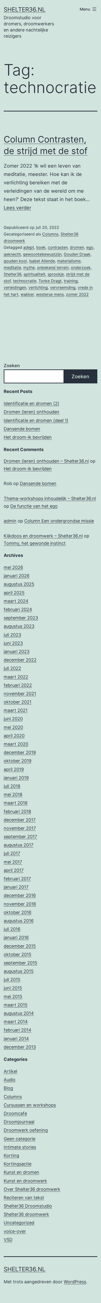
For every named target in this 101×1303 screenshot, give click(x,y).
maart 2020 (16, 744)
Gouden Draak (77, 254)
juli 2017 (12, 853)
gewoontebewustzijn (42, 254)
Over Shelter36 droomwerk (32, 1189)
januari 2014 (16, 1038)
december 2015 (20, 946)
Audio (9, 1079)
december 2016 (20, 895)
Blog (8, 1088)
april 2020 (14, 735)
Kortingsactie (17, 1163)
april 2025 (14, 592)
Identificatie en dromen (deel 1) (36, 420)
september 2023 (21, 617)
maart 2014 (16, 1021)
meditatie (12, 267)
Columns (50, 234)
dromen (77, 247)
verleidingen (15, 287)
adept (28, 247)
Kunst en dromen (21, 1172)
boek (41, 247)
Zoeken (12, 365)
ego (89, 247)
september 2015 (20, 962)
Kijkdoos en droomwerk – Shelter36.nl (43, 535)
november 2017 (20, 828)
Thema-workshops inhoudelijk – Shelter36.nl (50, 498)
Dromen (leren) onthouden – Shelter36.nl (46, 461)
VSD (8, 1239)
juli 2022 (12, 668)
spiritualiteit (34, 274)
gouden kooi (15, 260)
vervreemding (63, 287)
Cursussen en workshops (30, 1105)
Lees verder (17, 208)
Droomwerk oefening (26, 1130)
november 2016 (20, 904)
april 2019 (14, 769)
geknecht (12, 254)
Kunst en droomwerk (25, 1180)
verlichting (38, 287)
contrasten (58, 247)
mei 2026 (13, 567)
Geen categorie (19, 1138)
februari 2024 (18, 609)
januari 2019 (16, 777)
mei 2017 (13, 861)
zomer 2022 (77, 294)
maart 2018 (15, 802)
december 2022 (20, 659)
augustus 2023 (19, 626)
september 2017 (20, 836)
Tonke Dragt (50, 280)
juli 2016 (12, 929)
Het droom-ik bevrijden (28, 437)
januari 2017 (16, 887)
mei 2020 (13, 727)
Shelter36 (12, 274)
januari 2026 (16, 575)
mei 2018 (13, 794)
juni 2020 (13, 718)
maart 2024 (16, 601)
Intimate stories (20, 1147)
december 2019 (20, 752)
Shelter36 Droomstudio (28, 1206)
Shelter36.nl (25, 9)
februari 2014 (17, 1030)
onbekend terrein (53, 267)
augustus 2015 (19, 971)
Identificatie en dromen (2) (31, 403)
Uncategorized (19, 1222)
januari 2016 (16, 937)
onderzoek (81, 267)
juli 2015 (12, 979)
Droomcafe (15, 1113)
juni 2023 (13, 643)
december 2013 (20, 1047)
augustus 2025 (19, 584)
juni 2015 (13, 987)
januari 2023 (16, 651)
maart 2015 (15, 1004)
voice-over (15, 1231)
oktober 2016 (17, 912)
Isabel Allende (42, 260)
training (71, 280)
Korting (11, 1155)
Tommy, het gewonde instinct (35, 543)
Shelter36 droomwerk (26, 1214)
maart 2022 (16, 676)
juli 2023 (12, 634)
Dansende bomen (22, 428)
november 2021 (20, 693)
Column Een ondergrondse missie (59, 520)
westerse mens (50, 294)
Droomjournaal (19, 1121)
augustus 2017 (18, 845)
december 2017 (20, 819)
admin (10, 520)
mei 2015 (13, 996)
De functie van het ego (34, 506)
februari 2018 (17, 811)
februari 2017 (17, 878)
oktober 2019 (17, 760)
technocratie (24, 280)
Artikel (10, 1071)
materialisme (69, 260)
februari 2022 (18, 685)
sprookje (56, 274)
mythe (29, 267)
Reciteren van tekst (24, 1197)
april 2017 (14, 870)
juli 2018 (12, 786)
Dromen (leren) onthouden (31, 411)
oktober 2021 (17, 702)
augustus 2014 (19, 1013)
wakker (27, 294)
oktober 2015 (17, 954)
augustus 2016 (19, 920)
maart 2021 (15, 710)
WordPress (75, 1281)
